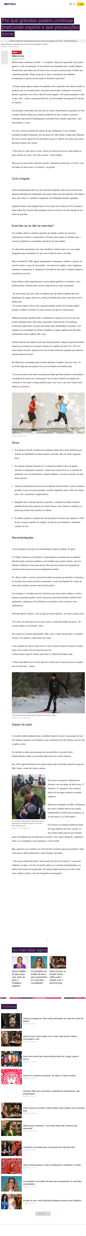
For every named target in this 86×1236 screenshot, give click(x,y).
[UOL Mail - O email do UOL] (70, 4)
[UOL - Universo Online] (17, 4)
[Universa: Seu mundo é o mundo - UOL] (10, 4)
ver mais (41, 1214)
